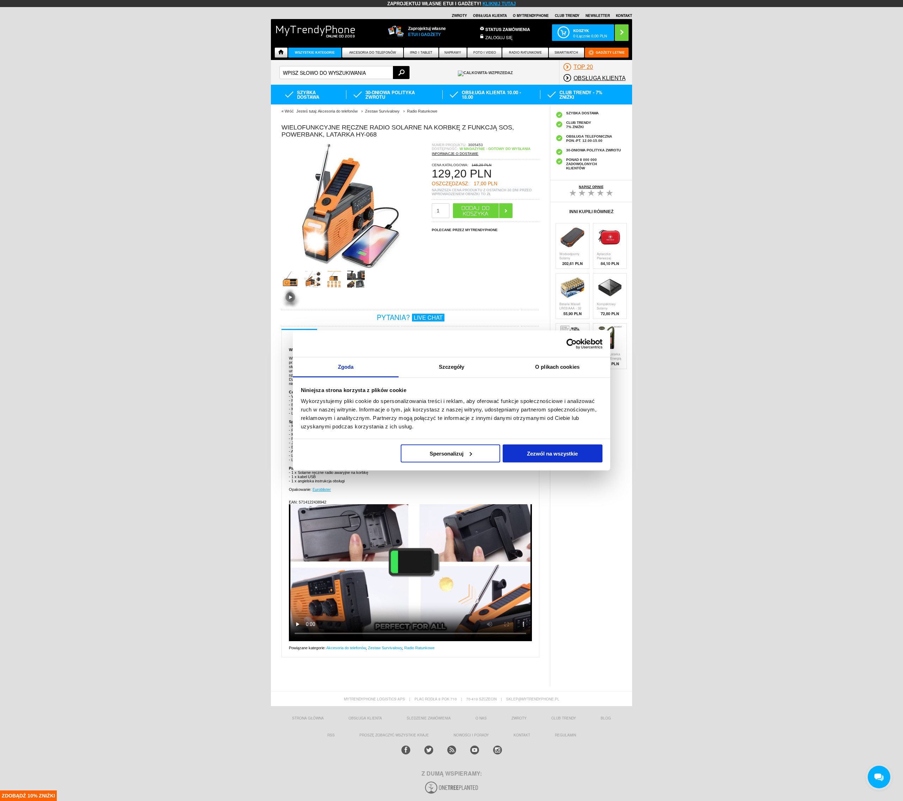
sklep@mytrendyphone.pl (532, 699)
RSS (331, 735)
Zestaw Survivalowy (385, 648)
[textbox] (344, 72)
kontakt (522, 735)
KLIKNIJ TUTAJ (499, 3)
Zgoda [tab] (346, 367)
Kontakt (624, 15)
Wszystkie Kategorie (315, 52)
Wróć (289, 111)
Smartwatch (566, 52)
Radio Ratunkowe (525, 52)
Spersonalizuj (446, 453)
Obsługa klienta (490, 15)
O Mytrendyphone (531, 15)
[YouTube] (474, 750)
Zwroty (459, 15)
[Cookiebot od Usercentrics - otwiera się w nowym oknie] (571, 343)
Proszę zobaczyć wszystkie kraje (394, 735)
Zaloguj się (499, 37)
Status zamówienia (507, 29)
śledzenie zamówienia (429, 718)
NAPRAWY (452, 52)
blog (606, 718)
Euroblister (322, 489)
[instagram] (497, 750)
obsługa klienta (365, 718)
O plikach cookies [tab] (557, 367)
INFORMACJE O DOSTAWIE (455, 154)
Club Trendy (567, 15)
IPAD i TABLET (421, 52)
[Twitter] (428, 750)
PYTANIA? (410, 317)
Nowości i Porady (471, 735)
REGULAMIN (565, 735)
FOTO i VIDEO (484, 52)
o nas (481, 718)
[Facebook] (405, 750)
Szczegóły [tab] (452, 367)
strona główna (308, 718)
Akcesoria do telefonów (372, 52)
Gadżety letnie (610, 52)
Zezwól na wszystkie (552, 453)
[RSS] (451, 750)
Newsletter (598, 15)
